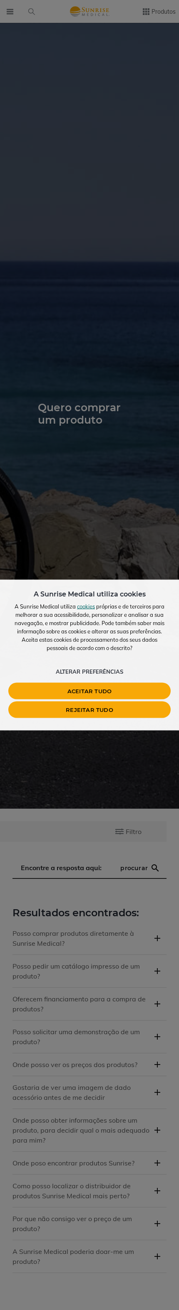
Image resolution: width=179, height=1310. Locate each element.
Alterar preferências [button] (89, 671)
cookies (86, 606)
